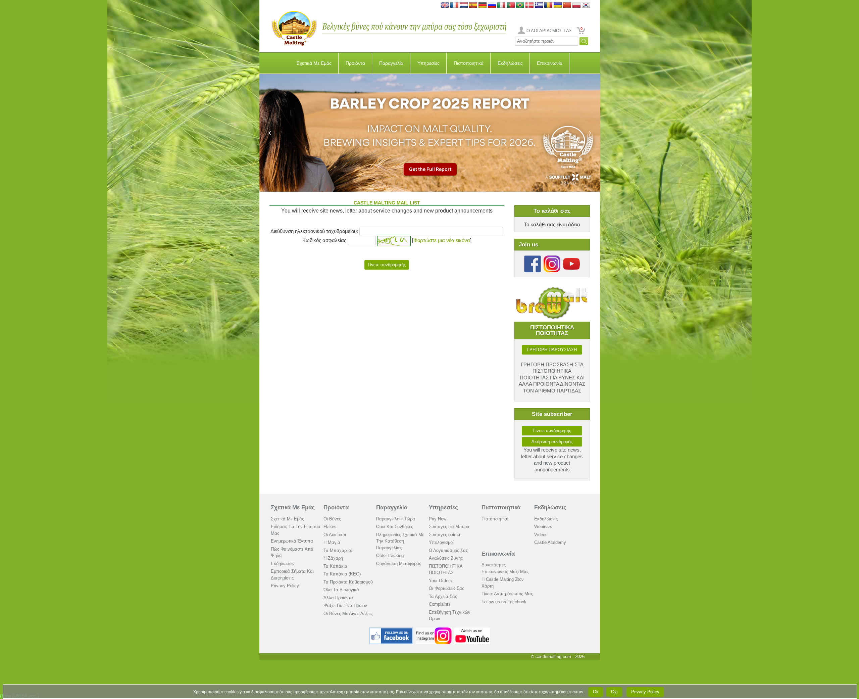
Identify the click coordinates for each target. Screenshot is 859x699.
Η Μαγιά (331, 542)
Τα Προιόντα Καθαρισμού (348, 582)
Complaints (440, 604)
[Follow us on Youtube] (571, 258)
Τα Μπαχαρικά (338, 550)
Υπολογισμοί (441, 542)
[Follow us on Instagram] (552, 258)
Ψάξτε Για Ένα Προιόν (345, 605)
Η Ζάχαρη (333, 558)
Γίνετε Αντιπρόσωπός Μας (507, 593)
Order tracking (390, 555)
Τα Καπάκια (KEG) (342, 573)
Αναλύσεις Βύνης (446, 558)
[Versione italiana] (501, 5)
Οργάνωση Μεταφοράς (398, 563)
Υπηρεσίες (428, 63)
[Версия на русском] (492, 5)
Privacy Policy (285, 585)
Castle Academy (550, 542)
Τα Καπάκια (335, 566)
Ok (596, 691)
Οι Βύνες (332, 518)
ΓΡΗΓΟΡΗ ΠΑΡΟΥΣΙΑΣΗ (552, 349)
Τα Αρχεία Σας (443, 596)
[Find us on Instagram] (433, 630)
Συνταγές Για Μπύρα (449, 526)
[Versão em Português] (511, 5)
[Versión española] (473, 5)
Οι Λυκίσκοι (334, 534)
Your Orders (440, 580)
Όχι (614, 691)
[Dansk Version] (529, 5)
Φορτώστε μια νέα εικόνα (441, 240)
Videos (541, 534)
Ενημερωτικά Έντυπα (292, 541)
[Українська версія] (558, 5)
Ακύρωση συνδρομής (552, 441)
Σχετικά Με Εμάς (314, 63)
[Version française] (454, 5)
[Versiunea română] (548, 5)
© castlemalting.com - (558, 656)
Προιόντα (355, 63)
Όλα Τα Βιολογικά (341, 589)
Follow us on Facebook (504, 601)
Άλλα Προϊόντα (338, 597)
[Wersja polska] (576, 5)
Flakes (330, 526)
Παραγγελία (391, 63)
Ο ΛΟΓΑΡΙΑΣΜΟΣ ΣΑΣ (549, 30)
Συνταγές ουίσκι (444, 534)
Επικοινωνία (549, 63)
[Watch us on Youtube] (472, 630)
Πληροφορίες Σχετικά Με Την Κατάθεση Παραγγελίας (400, 541)
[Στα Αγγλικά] (539, 5)
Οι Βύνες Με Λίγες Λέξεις (347, 613)
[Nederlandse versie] (464, 5)
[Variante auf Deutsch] (482, 5)
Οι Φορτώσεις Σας (446, 588)
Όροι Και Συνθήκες (394, 526)
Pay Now (437, 518)
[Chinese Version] (567, 5)
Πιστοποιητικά (469, 63)
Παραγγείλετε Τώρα (395, 518)
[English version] (445, 5)
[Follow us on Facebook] (532, 258)
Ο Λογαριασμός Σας (448, 550)
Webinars (543, 526)
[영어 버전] (586, 5)
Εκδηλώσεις (510, 63)
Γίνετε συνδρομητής (552, 430)
